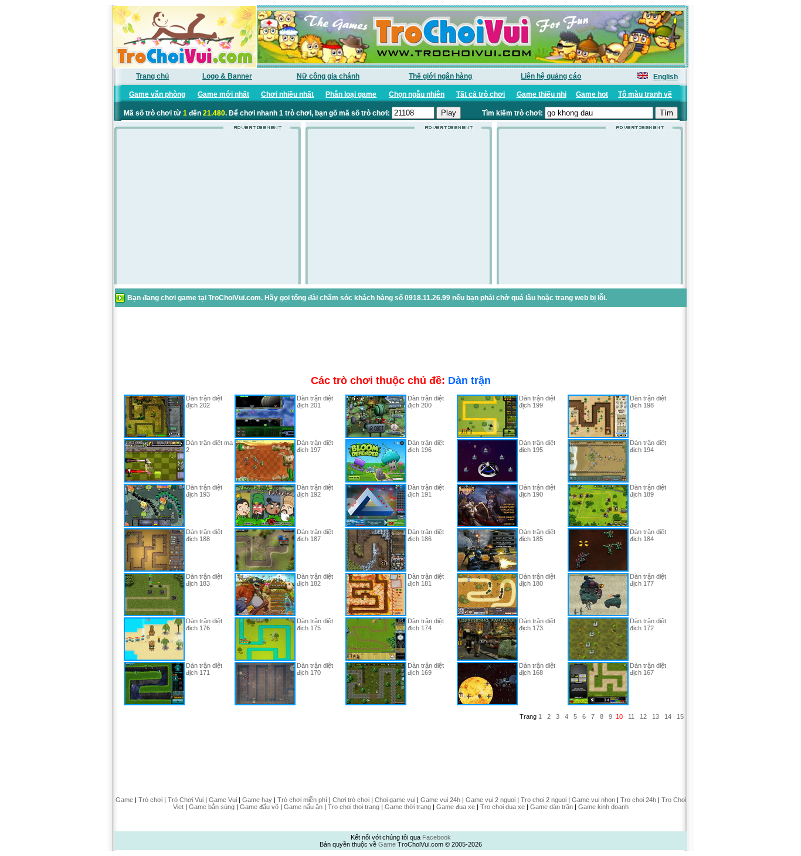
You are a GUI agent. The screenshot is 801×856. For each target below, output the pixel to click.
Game (124, 799)
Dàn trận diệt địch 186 (426, 535)
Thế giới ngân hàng (440, 76)
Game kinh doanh (603, 806)
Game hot (592, 94)
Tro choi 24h (638, 799)
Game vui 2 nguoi (490, 799)
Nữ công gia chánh (328, 76)
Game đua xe (455, 806)
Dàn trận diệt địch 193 (204, 491)
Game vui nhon (593, 799)
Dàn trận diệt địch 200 (426, 402)
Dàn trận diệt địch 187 (315, 535)
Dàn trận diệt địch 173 (537, 624)
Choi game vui (395, 799)
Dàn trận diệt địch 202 (204, 402)
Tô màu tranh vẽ (645, 94)
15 (680, 716)
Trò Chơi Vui (185, 799)
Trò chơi (150, 799)
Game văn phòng (157, 94)
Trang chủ (152, 76)
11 (631, 716)
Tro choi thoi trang (353, 806)
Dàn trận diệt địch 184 (648, 535)
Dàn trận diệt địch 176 (204, 624)
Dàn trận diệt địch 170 (315, 669)
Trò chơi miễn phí (302, 799)
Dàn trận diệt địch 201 (315, 402)
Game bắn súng (212, 806)
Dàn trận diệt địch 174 (426, 624)
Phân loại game (350, 94)
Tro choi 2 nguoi (543, 799)
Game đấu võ (259, 806)
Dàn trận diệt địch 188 (204, 535)
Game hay (257, 799)
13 (655, 716)
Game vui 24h (440, 799)
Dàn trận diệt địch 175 (315, 624)
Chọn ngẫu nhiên (416, 94)
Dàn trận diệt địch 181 (426, 580)
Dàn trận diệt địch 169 (426, 669)
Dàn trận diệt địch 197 (315, 446)
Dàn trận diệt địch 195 (537, 446)
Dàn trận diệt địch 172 (648, 624)
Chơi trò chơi (350, 799)
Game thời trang (408, 806)
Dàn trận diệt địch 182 (315, 580)
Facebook (436, 837)
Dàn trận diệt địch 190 (537, 491)
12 (643, 716)
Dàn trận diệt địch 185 (537, 535)
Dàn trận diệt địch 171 (204, 669)
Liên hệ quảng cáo (551, 76)
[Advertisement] (207, 210)
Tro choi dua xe (502, 806)
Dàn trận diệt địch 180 (537, 580)
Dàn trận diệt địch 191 (426, 491)
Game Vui (223, 799)
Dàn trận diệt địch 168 (537, 669)
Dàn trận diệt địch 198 (648, 402)
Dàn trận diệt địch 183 (204, 580)
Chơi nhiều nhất (287, 94)
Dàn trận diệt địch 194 (648, 446)
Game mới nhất (223, 94)
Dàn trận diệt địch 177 (648, 580)
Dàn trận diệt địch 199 (537, 402)
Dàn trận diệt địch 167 (648, 669)
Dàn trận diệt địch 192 (315, 491)
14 (667, 716)
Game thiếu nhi (541, 94)
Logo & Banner (227, 76)
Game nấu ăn (303, 806)
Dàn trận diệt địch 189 (648, 491)
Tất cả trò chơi (480, 94)
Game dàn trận (551, 806)
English (665, 77)
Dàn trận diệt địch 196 (426, 446)
